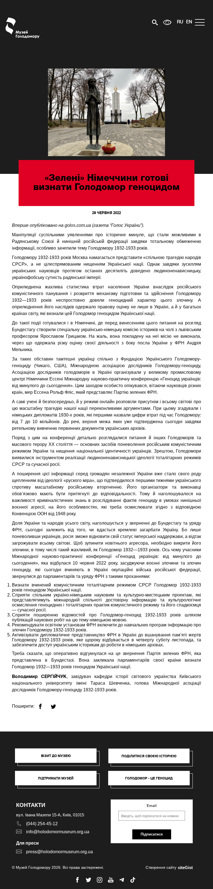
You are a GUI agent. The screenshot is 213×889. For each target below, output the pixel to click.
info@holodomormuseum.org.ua (57, 831)
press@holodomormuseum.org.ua (59, 851)
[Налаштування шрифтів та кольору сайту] (167, 22)
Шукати (135, 22)
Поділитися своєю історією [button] (148, 756)
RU (180, 22)
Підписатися (152, 834)
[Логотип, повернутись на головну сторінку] (23, 27)
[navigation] (201, 22)
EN (189, 22)
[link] (58, 780)
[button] (58, 758)
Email (152, 806)
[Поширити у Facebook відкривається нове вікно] (43, 704)
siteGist (185, 867)
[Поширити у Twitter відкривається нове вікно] (56, 704)
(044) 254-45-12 (42, 823)
